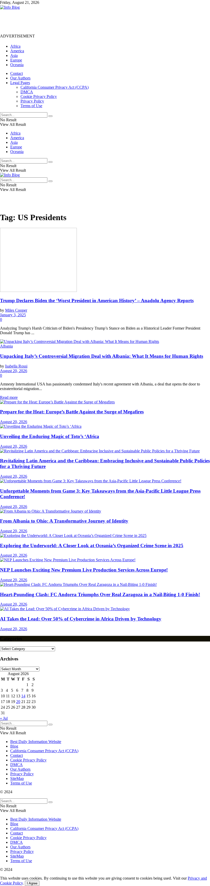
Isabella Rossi (16, 366)
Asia (14, 55)
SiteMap (17, 778)
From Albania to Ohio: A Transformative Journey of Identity (64, 521)
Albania (6, 346)
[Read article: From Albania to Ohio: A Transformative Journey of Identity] (105, 511)
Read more (9, 397)
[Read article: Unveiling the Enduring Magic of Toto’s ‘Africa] (105, 426)
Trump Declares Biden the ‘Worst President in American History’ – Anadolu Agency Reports (97, 300)
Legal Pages (20, 82)
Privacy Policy (32, 101)
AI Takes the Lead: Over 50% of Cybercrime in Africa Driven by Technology (80, 619)
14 (23, 696)
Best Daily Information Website (35, 741)
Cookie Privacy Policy (38, 96)
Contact (16, 73)
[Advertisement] (93, 21)
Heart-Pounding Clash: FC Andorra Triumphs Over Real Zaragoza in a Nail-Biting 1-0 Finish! (100, 594)
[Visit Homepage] (10, 7)
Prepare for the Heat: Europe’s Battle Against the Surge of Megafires (72, 411)
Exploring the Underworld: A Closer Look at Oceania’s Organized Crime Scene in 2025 (91, 545)
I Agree (32, 883)
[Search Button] (50, 116)
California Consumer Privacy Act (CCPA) (54, 87)
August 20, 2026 (13, 371)
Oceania (17, 65)
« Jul (4, 718)
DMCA (26, 92)
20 (18, 701)
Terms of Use (31, 106)
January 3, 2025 (13, 315)
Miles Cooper (16, 310)
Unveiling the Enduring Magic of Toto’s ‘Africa (49, 436)
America (17, 51)
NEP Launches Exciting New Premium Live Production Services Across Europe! (84, 570)
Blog (14, 746)
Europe (16, 60)
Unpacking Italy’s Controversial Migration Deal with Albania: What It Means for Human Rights (101, 356)
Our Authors (20, 78)
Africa (15, 46)
